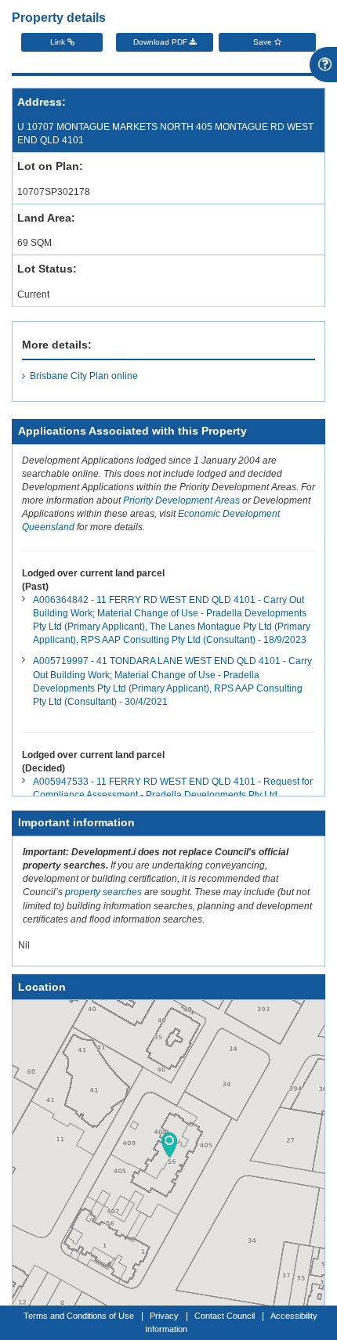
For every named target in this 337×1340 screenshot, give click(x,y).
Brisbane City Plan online (84, 375)
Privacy (164, 1315)
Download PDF (161, 42)
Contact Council (224, 1315)
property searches (103, 892)
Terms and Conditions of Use (79, 1315)
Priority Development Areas (181, 500)
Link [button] (58, 42)
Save (263, 42)
